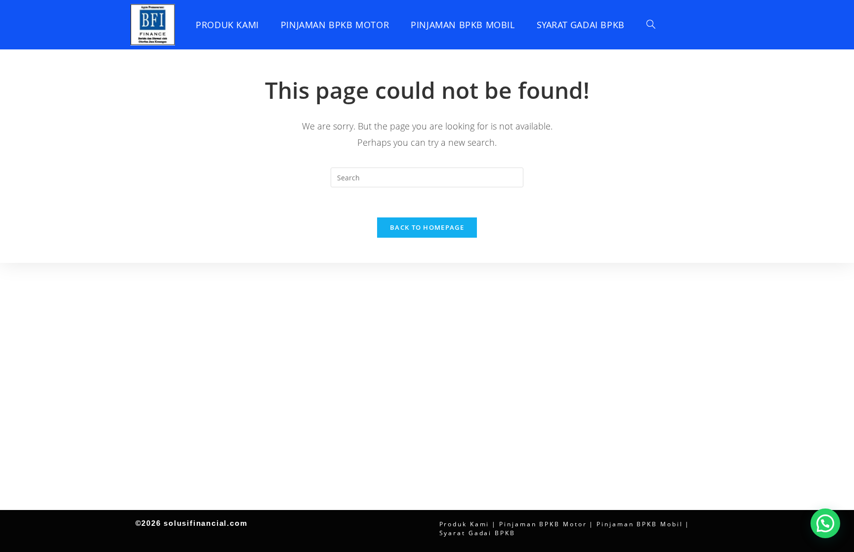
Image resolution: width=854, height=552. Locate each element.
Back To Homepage (427, 227)
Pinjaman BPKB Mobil (640, 524)
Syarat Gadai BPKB (477, 533)
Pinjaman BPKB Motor (543, 524)
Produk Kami (464, 524)
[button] (825, 523)
